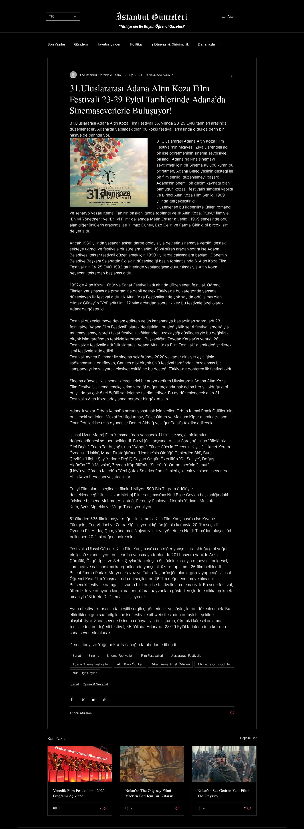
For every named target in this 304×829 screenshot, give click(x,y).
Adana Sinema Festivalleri (91, 664)
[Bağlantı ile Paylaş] (104, 699)
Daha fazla (206, 44)
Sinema (94, 655)
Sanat (77, 655)
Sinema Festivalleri (120, 655)
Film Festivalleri (152, 655)
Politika (136, 44)
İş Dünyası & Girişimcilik (170, 44)
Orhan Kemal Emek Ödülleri (170, 664)
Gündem (81, 44)
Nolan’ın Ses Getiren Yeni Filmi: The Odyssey (224, 793)
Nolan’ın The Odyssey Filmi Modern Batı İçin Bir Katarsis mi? (149, 793)
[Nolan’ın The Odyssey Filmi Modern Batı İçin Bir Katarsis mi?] (152, 764)
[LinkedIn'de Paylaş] (93, 699)
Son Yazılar (56, 44)
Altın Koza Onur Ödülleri (214, 664)
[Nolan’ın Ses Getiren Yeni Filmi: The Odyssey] (224, 764)
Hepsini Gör (248, 738)
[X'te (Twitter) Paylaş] (83, 699)
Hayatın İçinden (109, 44)
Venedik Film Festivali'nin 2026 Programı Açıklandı (79, 793)
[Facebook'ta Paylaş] (72, 699)
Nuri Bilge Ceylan (85, 673)
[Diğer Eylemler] (231, 74)
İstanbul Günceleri (151, 16)
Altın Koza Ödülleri (130, 664)
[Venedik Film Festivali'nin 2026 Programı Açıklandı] (80, 764)
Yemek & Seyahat (95, 684)
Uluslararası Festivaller (186, 655)
